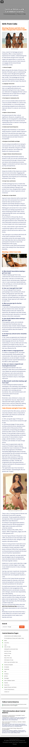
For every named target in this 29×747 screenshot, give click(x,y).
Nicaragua (6, 678)
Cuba (5, 645)
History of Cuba (7, 653)
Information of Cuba (8, 660)
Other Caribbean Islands (9, 680)
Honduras (6, 673)
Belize (5, 640)
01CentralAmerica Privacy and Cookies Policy (14, 638)
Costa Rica (6, 642)
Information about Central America (13, 712)
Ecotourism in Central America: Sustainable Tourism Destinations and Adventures (13, 716)
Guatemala (6, 669)
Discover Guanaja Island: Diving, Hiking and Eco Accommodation (12, 729)
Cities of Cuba (7, 646)
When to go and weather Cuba (11, 662)
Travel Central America (9, 689)
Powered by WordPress (14, 739)
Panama (6, 682)
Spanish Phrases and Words (10, 687)
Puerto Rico (6, 685)
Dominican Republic (8, 664)
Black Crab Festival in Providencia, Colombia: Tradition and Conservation (14, 722)
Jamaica (6, 676)
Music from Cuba (8, 657)
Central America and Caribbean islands (12, 636)
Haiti (5, 671)
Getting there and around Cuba (11, 649)
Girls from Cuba (7, 651)
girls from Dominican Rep (9, 606)
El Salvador (6, 667)
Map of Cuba (7, 655)
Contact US (6, 691)
